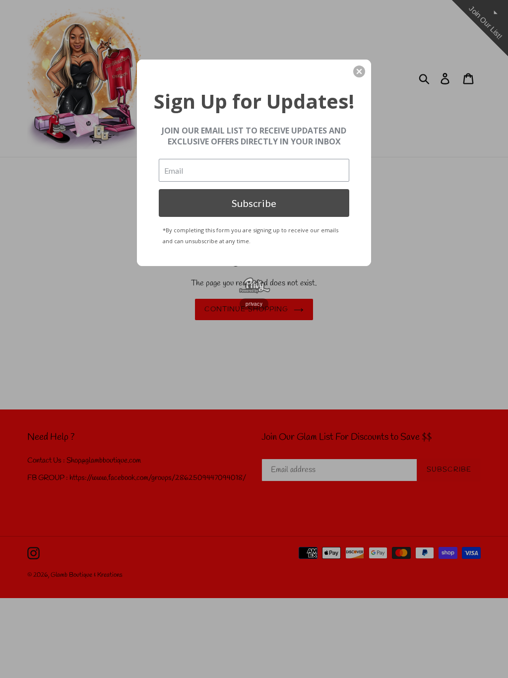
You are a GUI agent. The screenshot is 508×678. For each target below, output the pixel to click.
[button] (359, 71)
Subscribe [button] (254, 203)
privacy (254, 303)
